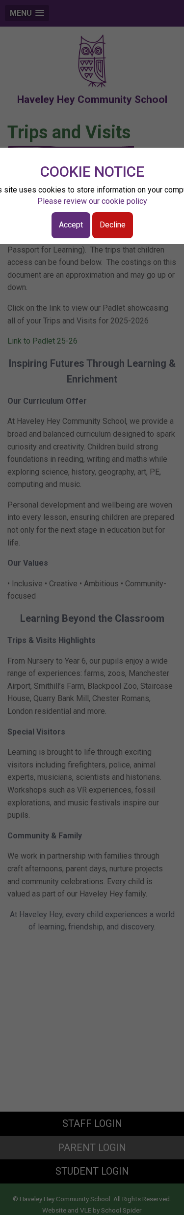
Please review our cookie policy (92, 201)
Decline (113, 224)
